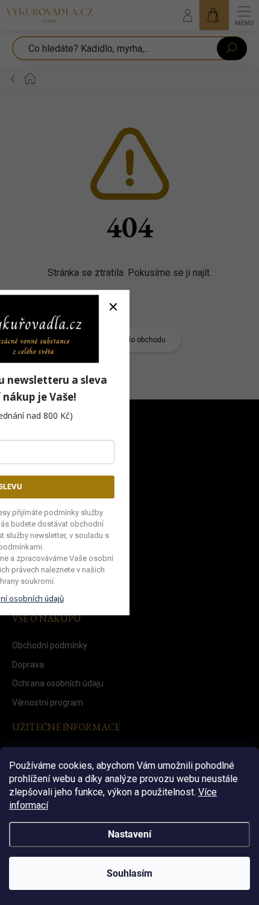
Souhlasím (129, 873)
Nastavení (129, 834)
